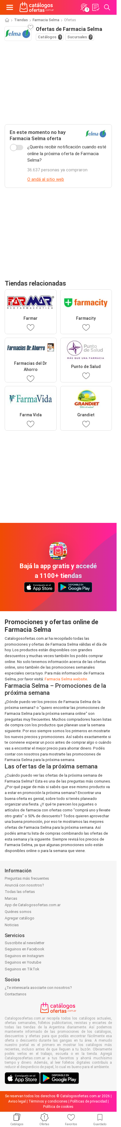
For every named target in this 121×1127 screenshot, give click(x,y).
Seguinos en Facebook (24, 949)
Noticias (12, 925)
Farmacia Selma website (66, 679)
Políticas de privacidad (88, 1101)
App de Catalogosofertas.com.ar (32, 905)
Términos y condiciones (48, 1101)
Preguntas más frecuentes (27, 878)
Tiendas (21, 20)
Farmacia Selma (46, 20)
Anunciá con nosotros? (24, 885)
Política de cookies (58, 1107)
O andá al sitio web (45, 179)
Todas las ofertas (20, 891)
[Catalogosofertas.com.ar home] (36, 7)
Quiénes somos (18, 911)
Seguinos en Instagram (24, 956)
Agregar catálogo (19, 918)
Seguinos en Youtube (23, 962)
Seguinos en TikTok (22, 969)
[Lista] (95, 7)
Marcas (11, 898)
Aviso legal (17, 1101)
